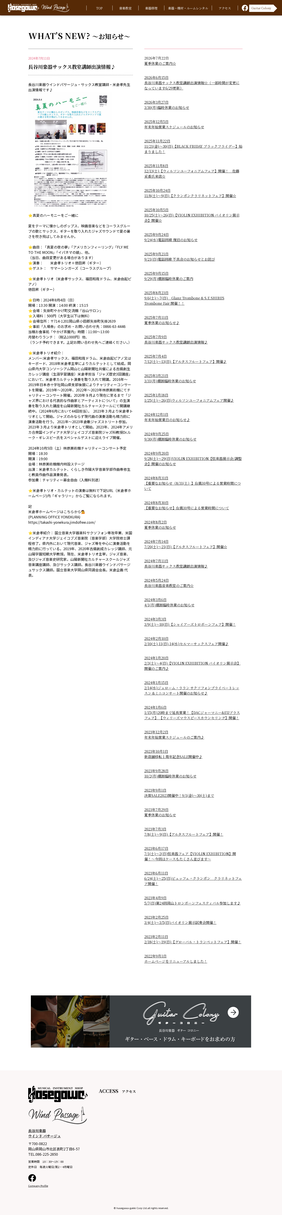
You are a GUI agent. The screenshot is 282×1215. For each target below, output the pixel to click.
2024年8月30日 (156, 502)
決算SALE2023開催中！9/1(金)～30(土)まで (179, 795)
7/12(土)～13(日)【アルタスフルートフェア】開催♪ (185, 361)
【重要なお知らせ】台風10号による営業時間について (186, 507)
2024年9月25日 (156, 433)
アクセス (225, 8)
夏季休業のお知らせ (160, 527)
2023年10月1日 (156, 751)
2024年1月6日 (155, 707)
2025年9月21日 (156, 253)
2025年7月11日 (156, 317)
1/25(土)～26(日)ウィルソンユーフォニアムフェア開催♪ (189, 400)
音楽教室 (125, 8)
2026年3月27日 (156, 102)
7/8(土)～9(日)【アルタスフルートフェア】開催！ (183, 834)
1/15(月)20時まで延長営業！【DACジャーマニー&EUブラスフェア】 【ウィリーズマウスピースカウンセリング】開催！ (192, 715)
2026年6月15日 (156, 77)
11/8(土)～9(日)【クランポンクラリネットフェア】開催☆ (190, 195)
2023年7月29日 (156, 809)
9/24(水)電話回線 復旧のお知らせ (171, 239)
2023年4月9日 (155, 897)
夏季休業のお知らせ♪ (162, 322)
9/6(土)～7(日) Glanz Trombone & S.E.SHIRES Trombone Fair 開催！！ (184, 300)
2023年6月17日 (156, 848)
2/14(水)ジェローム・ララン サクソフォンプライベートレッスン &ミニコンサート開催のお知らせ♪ (191, 690)
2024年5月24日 (156, 580)
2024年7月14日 (156, 541)
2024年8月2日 (155, 522)
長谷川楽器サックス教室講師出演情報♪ (176, 342)
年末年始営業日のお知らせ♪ (167, 419)
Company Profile (38, 1185)
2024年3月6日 (155, 599)
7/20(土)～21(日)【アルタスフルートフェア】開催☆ (185, 546)
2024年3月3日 (155, 619)
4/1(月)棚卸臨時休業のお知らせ (169, 605)
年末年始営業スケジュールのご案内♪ (174, 737)
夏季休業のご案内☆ (160, 63)
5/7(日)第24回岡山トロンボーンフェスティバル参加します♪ (192, 903)
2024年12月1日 (156, 414)
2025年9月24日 (156, 234)
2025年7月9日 (155, 336)
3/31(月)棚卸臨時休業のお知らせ (170, 380)
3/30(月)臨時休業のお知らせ (166, 107)
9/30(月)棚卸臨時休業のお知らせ (170, 439)
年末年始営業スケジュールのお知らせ (174, 126)
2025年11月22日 (157, 141)
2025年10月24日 (157, 190)
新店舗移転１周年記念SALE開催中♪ (173, 756)
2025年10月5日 (156, 209)
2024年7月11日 (156, 560)
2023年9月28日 (156, 770)
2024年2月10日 (156, 638)
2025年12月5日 (156, 121)
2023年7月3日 (155, 829)
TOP (99, 8)
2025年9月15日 (156, 273)
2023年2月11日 (156, 936)
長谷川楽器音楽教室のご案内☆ (169, 585)
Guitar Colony (261, 7)
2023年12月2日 (156, 732)
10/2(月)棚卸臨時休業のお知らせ (170, 776)
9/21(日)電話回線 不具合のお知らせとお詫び (179, 259)
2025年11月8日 (156, 165)
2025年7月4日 (155, 356)
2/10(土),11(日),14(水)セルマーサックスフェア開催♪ (186, 643)
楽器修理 (151, 8)
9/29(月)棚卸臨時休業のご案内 (168, 278)
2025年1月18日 (156, 395)
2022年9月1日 (155, 956)
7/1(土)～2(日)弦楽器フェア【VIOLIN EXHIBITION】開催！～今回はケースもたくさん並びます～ (190, 856)
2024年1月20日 (156, 657)
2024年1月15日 (156, 682)
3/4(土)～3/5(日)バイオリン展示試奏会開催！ (180, 922)
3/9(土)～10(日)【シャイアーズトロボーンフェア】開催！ (190, 624)
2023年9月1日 (155, 790)
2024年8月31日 (156, 477)
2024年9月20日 (156, 453)
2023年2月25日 (156, 917)
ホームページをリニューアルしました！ (175, 961)
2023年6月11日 (156, 873)
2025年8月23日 (156, 292)
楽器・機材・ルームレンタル (188, 8)
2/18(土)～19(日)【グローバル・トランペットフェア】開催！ (192, 941)
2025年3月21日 (156, 375)
